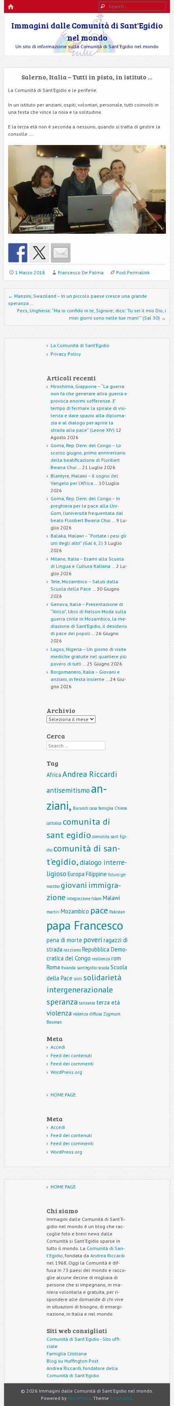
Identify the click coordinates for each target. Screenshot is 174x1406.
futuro (113, 874)
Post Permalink (133, 272)
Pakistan (117, 912)
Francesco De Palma (81, 272)
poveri (92, 939)
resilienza (101, 959)
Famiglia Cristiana (67, 1354)
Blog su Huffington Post (72, 1361)
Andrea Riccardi (89, 774)
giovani (74, 885)
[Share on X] (39, 252)
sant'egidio (87, 968)
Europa (76, 874)
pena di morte (64, 940)
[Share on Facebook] (18, 252)
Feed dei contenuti (71, 1055)
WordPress (79, 1398)
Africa (54, 775)
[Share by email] (60, 252)
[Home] (10, 7)
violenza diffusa (87, 1014)
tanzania (87, 1003)
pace (99, 910)
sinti (78, 978)
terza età (108, 1002)
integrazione (78, 898)
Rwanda (68, 968)
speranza (62, 1001)
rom (116, 958)
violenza (59, 1013)
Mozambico (75, 911)
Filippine (96, 874)
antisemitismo (68, 790)
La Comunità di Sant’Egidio (80, 345)
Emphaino (121, 1398)
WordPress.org (66, 1072)
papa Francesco (85, 925)
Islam (96, 898)
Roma (53, 967)
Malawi (111, 898)
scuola (103, 968)
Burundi (80, 808)
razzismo (72, 950)
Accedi (58, 1047)
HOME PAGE (63, 1095)
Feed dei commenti (72, 1063)
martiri (53, 912)
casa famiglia (101, 808)
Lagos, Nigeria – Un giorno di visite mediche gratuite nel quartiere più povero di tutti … (89, 656)
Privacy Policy (66, 354)
